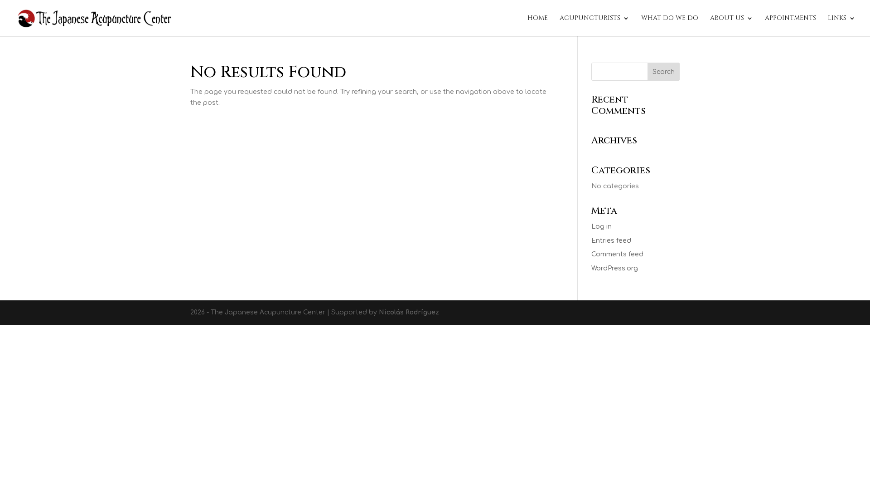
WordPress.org (614, 268)
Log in (601, 226)
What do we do (669, 18)
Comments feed (617, 254)
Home (537, 18)
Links (837, 18)
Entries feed (611, 240)
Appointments (790, 18)
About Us (727, 18)
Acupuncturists (590, 18)
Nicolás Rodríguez (409, 312)
